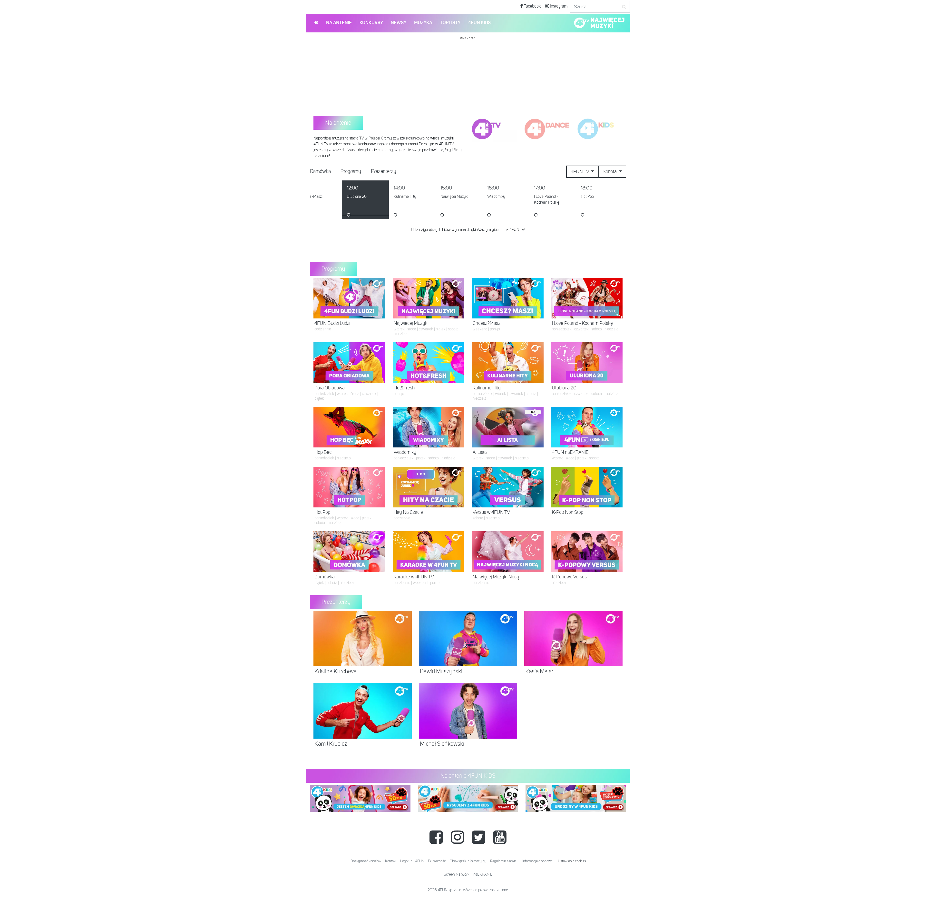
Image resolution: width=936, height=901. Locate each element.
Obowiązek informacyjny (468, 861)
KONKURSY (371, 22)
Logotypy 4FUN (412, 861)
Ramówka (320, 171)
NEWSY (398, 22)
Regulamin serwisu (504, 861)
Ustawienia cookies (572, 861)
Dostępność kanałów (366, 861)
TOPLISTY (450, 22)
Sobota (610, 171)
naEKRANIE (482, 875)
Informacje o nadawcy (538, 861)
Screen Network (456, 875)
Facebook (532, 6)
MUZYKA (423, 22)
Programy (351, 171)
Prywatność (437, 861)
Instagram (558, 6)
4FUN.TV (580, 171)
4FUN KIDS (479, 22)
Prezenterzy (383, 171)
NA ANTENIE (339, 22)
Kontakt (390, 861)
